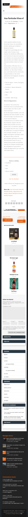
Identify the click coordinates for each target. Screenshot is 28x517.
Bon (7, 165)
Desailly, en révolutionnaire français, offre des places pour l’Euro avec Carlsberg (13, 417)
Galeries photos (7, 387)
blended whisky (8, 191)
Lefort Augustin (8, 492)
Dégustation (11, 23)
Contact (6, 357)
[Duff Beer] (14, 283)
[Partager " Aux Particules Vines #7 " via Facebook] (6, 203)
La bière (6, 360)
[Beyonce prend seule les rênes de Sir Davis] (4, 452)
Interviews (6, 397)
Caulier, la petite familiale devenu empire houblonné (15, 464)
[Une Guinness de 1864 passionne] (4, 459)
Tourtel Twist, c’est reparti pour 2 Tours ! (14, 503)
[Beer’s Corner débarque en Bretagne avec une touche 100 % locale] (4, 439)
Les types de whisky (10, 370)
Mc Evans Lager (14, 258)
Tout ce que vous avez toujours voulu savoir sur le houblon (14, 413)
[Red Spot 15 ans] (14, 267)
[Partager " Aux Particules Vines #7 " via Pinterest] (14, 203)
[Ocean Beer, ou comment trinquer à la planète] (4, 445)
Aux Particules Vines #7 (16, 189)
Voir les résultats (14, 179)
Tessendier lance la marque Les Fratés (13, 480)
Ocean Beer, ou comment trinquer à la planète (16, 445)
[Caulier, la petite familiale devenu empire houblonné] (4, 464)
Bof (7, 168)
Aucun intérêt (9, 171)
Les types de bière (10, 364)
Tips (21, 513)
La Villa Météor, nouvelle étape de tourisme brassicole (14, 409)
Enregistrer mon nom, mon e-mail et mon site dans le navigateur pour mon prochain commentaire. (14, 328)
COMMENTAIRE (7, 306)
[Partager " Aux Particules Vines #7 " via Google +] (11, 203)
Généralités (6, 391)
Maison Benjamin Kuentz (15, 193)
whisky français (8, 195)
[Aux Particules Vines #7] (14, 32)
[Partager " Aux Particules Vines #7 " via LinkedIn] (16, 203)
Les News (6, 400)
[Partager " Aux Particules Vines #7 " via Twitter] (8, 203)
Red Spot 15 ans (14, 274)
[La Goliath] (14, 233)
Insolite (5, 394)
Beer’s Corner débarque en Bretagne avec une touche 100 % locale (15, 439)
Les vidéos (6, 376)
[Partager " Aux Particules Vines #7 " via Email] (19, 203)
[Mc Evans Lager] (14, 250)
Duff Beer (14, 291)
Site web (20, 321)
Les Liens (6, 373)
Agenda (5, 354)
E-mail (13, 321)
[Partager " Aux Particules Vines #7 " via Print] (22, 203)
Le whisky (6, 367)
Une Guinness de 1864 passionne (14, 458)
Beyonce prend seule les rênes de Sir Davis (15, 452)
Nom (4, 321)
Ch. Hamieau (14, 21)
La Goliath (14, 241)
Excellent (8, 163)
